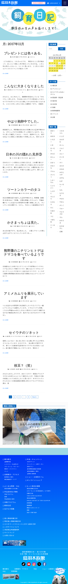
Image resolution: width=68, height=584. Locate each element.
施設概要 (29, 505)
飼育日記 (7, 505)
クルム (52, 171)
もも (61, 190)
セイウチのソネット (24, 332)
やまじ (62, 202)
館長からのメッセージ (33, 508)
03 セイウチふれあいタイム (19, 90)
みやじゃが (62, 173)
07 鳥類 (14, 226)
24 (59, 68)
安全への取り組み (32, 512)
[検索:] (57, 49)
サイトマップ (9, 532)
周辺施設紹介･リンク (10, 479)
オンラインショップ (34, 480)
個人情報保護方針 (11, 518)
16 (57, 66)
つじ (51, 216)
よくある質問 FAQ (11, 486)
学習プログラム (8, 494)
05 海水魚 (53, 101)
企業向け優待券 (31, 473)
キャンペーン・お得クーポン (35, 464)
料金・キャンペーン (34, 459)
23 (57, 68)
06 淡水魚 (14, 158)
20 (50, 68)
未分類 (14, 57)
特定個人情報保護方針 (12, 521)
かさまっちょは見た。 (24, 222)
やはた (62, 199)
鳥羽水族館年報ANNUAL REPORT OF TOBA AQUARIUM (38, 499)
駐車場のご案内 (8, 477)
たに (51, 207)
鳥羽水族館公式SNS (32, 488)
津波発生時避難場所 (11, 530)
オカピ (52, 154)
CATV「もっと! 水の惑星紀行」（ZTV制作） (39, 491)
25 (62, 68)
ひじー (62, 154)
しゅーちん (52, 181)
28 (52, 71)
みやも (62, 178)
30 (57, 71)
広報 (61, 231)
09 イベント (54, 114)
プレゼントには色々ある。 (24, 53)
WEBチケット (31, 461)
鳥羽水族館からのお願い (11, 488)
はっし (62, 145)
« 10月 (54, 75)
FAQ (4, 571)
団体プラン (30, 466)
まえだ (62, 166)
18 (62, 66)
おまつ (52, 162)
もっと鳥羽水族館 (33, 486)
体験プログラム (10, 502)
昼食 (5, 496)
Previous (1, 427)
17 (59, 66)
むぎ (61, 181)
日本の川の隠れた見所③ (24, 154)
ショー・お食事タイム (35, 477)
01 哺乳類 (8, 90)
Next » (34, 397)
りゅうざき (62, 213)
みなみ (62, 169)
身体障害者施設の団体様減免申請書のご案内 (34, 470)
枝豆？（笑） (24, 365)
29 (55, 71)
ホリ (61, 162)
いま (51, 145)
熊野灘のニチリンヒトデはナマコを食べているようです (24, 254)
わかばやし (62, 227)
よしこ (62, 205)
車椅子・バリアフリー (10, 469)
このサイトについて (11, 527)
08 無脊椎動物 (14, 125)
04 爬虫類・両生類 (14, 369)
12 (64, 63)
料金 (35, 569)
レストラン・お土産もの (11, 464)
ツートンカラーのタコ (24, 190)
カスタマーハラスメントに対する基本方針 (20, 524)
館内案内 (7, 459)
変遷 (28, 510)
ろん (61, 217)
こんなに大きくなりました (24, 86)
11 (62, 63)
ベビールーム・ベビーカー (12, 466)
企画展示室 (7, 461)
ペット (6, 471)
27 (50, 71)
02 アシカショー (55, 89)
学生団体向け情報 (11, 492)
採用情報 (29, 503)
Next (64, 427)
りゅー (62, 208)
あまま (52, 136)
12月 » (60, 75)
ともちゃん (62, 132)
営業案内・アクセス (11, 474)
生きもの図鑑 (9, 509)
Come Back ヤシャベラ (34, 425)
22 (55, 68)
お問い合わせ (9, 535)
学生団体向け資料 (9, 499)
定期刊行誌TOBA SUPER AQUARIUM (34, 495)
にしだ (62, 136)
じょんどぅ (52, 186)
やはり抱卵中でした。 (23, 121)
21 (52, 68)
